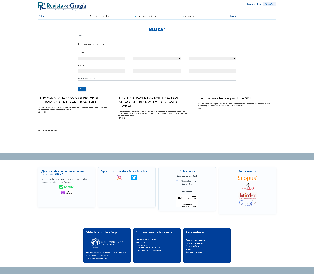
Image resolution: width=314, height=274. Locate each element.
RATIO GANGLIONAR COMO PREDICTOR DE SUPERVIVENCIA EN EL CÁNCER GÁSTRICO (68, 100)
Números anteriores (194, 252)
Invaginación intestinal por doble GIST (224, 98)
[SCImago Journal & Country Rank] (187, 183)
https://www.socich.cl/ (117, 252)
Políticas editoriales (193, 246)
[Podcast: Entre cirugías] (66, 192)
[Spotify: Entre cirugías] (66, 187)
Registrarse (251, 4)
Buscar (82, 89)
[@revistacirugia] (119, 177)
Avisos (188, 249)
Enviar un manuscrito (194, 243)
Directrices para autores (195, 240)
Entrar (259, 4)
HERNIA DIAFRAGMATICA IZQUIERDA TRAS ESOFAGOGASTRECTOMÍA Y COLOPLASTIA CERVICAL (148, 102)
